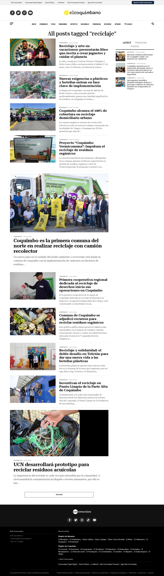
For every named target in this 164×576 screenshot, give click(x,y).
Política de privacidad (82, 573)
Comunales (43, 24)
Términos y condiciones (100, 573)
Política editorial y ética (65, 573)
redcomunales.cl (16, 536)
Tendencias (96, 24)
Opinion (117, 24)
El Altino (129, 540)
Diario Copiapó (100, 540)
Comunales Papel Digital (33, 2)
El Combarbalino (105, 552)
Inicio (34, 24)
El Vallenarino (139, 540)
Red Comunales (16, 2)
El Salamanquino (140, 552)
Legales (129, 24)
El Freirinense (73, 542)
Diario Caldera (88, 540)
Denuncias (141, 573)
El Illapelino (128, 552)
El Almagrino (63, 540)
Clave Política (49, 2)
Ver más (59, 494)
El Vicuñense (99, 549)
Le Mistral (61, 2)
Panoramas (63, 24)
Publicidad (132, 573)
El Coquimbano (86, 549)
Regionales (85, 24)
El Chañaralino (75, 540)
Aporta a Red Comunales (143, 2)
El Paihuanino (111, 549)
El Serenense (74, 549)
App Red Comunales (95, 2)
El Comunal (62, 549)
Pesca (53, 24)
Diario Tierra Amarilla (116, 540)
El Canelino (118, 552)
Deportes (73, 24)
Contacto (150, 573)
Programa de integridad (118, 573)
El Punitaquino (91, 552)
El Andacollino (123, 549)
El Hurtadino (135, 549)
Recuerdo (107, 24)
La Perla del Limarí (78, 552)
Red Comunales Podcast (76, 2)
